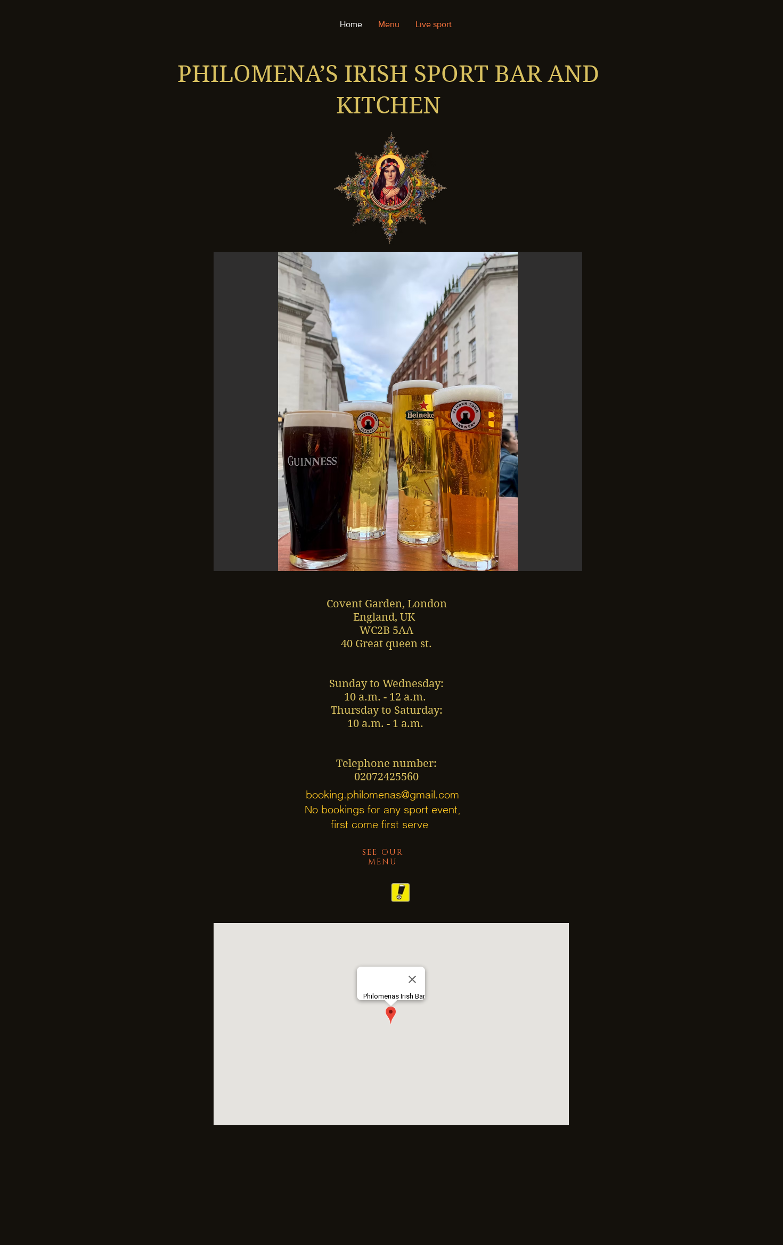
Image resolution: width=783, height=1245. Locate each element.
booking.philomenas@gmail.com (382, 794)
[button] (398, 411)
